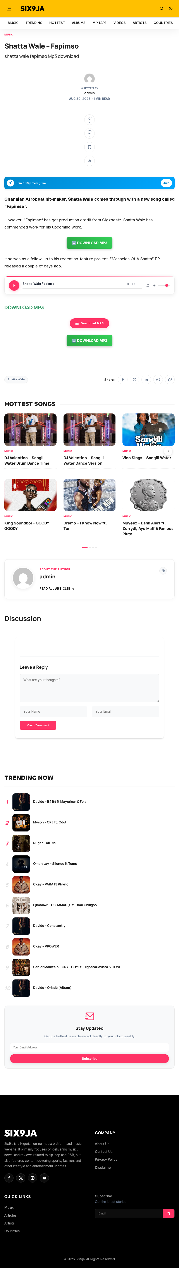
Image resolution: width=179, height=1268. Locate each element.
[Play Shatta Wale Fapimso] (14, 285)
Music (8, 34)
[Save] (89, 147)
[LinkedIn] (146, 379)
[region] (89, 480)
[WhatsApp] (158, 379)
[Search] (161, 9)
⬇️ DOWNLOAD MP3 (89, 243)
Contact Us (103, 1152)
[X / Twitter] (134, 379)
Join (166, 183)
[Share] (89, 161)
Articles (10, 1215)
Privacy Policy (106, 1159)
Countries (12, 1231)
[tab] (85, 547)
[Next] (168, 451)
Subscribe (89, 1058)
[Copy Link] (170, 379)
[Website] (163, 570)
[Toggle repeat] (148, 285)
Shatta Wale (16, 379)
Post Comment (38, 725)
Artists (9, 1223)
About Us (102, 1144)
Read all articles (55, 588)
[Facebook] (122, 379)
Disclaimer (103, 1168)
